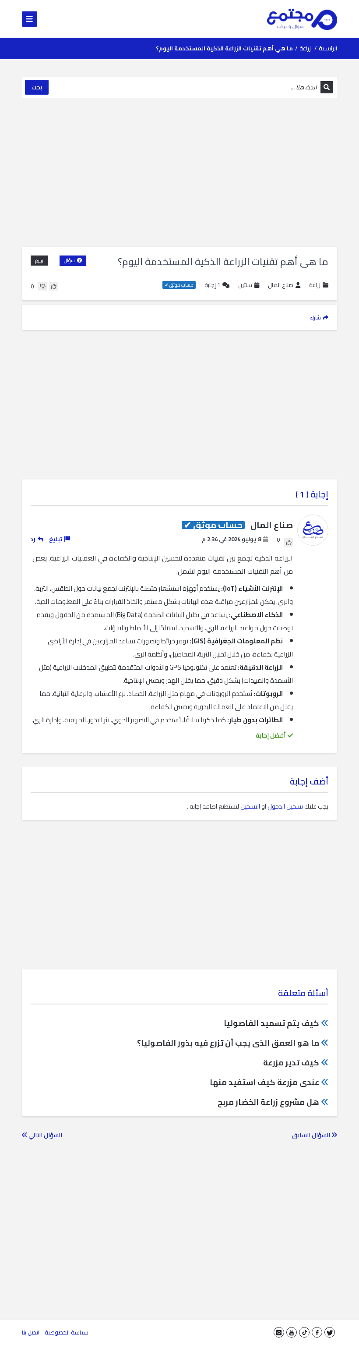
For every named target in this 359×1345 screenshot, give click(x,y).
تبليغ (39, 261)
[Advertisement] (179, 172)
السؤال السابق (311, 1135)
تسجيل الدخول (285, 806)
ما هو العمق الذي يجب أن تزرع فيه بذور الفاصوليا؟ (228, 1043)
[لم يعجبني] (42, 286)
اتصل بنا (30, 1332)
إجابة (212, 285)
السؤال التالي (44, 1135)
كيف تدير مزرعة (291, 1062)
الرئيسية (328, 48)
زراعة (305, 48)
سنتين (245, 285)
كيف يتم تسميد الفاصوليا (271, 1023)
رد (33, 539)
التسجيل (250, 806)
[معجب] (53, 286)
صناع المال (280, 285)
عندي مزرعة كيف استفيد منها (264, 1082)
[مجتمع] (302, 18)
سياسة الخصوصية (66, 1332)
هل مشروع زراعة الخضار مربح (268, 1102)
